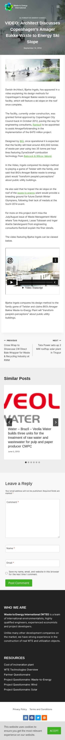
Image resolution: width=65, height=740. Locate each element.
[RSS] (44, 718)
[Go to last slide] (9, 422)
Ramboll (37, 124)
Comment (12, 502)
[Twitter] (38, 718)
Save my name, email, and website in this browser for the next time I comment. (34, 573)
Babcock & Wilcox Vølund (38, 156)
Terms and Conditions (41, 709)
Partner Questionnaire (17, 674)
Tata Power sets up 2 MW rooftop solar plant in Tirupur (48, 346)
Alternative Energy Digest (32, 18)
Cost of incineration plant (19, 664)
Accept (54, 730)
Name (10, 548)
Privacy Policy (20, 709)
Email (10, 562)
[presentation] (32, 404)
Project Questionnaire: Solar (20, 689)
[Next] (55, 422)
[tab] (26, 462)
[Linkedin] (25, 718)
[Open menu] (58, 6)
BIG (22, 141)
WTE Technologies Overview (21, 669)
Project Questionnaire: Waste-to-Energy (27, 679)
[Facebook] (32, 718)
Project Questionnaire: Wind (20, 684)
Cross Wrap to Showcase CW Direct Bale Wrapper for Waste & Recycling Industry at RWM (17, 350)
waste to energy (26, 192)
